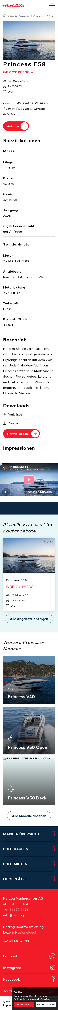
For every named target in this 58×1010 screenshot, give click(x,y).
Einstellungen (46, 1004)
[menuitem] (29, 834)
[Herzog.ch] (4, 16)
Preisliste (15, 414)
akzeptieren (24, 1004)
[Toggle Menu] (52, 5)
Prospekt (15, 423)
